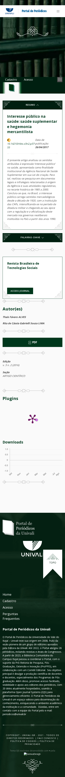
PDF (34, 342)
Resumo (31, 104)
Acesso (28, 79)
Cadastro (11, 79)
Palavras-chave (31, 237)
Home (7, 594)
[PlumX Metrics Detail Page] (32, 418)
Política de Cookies (23, 741)
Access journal (20, 290)
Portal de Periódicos (34, 11)
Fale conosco (46, 738)
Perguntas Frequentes (11, 616)
